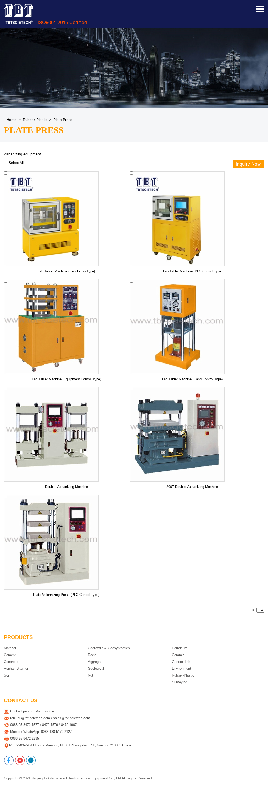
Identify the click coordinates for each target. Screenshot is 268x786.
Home (11, 120)
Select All (16, 163)
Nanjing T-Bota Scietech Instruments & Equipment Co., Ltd (76, 778)
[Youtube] (20, 760)
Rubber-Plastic (35, 120)
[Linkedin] (31, 760)
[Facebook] (9, 760)
